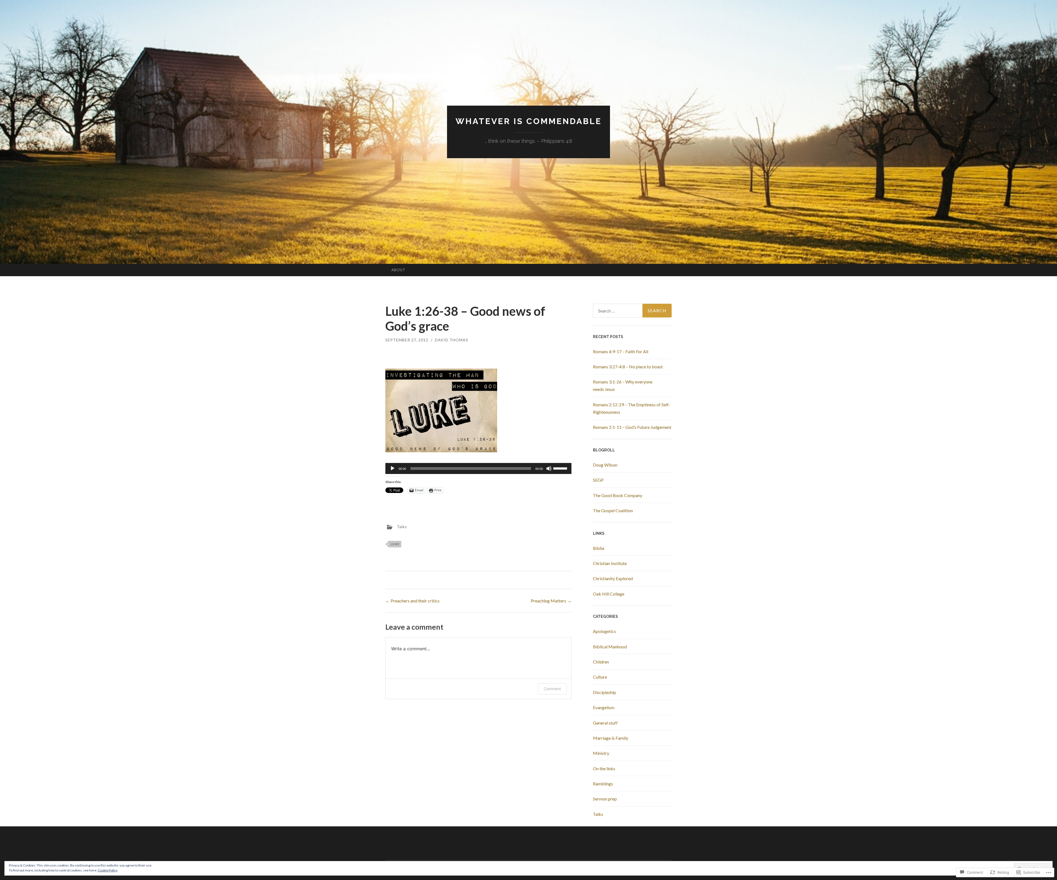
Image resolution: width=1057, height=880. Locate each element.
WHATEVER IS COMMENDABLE (529, 121)
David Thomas (451, 340)
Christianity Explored (613, 578)
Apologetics (604, 631)
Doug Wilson (605, 464)
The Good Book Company (617, 495)
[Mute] (549, 468)
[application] (478, 468)
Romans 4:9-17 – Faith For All (620, 351)
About (398, 270)
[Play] (392, 468)
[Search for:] (632, 310)
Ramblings (603, 783)
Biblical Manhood (610, 646)
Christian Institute (610, 563)
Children (601, 661)
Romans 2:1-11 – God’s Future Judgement (632, 427)
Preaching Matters (551, 600)
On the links (604, 768)
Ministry (601, 753)
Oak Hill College (608, 593)
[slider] (561, 468)
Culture (600, 676)
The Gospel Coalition (613, 510)
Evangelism (603, 707)
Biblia (598, 548)
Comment (552, 688)
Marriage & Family (610, 738)
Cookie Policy (108, 870)
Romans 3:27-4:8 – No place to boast (628, 366)
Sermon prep (605, 798)
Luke (395, 544)
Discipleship (604, 692)
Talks (402, 526)
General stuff (605, 722)
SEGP (598, 480)
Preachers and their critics (412, 600)
